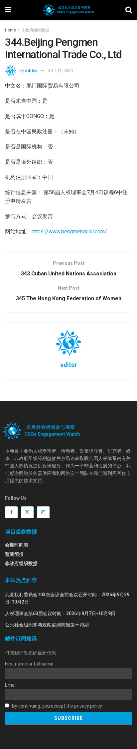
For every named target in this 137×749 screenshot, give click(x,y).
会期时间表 (16, 544)
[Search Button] (128, 10)
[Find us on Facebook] (11, 512)
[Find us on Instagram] (43, 512)
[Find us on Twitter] (27, 512)
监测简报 (14, 554)
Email (11, 685)
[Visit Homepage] (68, 10)
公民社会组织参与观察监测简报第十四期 (47, 624)
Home (10, 30)
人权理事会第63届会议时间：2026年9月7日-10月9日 (60, 613)
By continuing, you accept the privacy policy (56, 706)
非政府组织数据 (35, 30)
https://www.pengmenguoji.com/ (69, 231)
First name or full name (29, 663)
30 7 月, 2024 (60, 70)
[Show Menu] (8, 10)
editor (31, 70)
